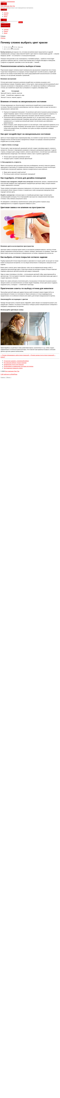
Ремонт (6, 15)
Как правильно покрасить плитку (13, 368)
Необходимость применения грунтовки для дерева (18, 366)
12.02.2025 (16, 49)
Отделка (6, 13)
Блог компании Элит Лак (8, 6)
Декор (5, 16)
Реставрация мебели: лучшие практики (15, 363)
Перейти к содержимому (8, 1)
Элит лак (20, 47)
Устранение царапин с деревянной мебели (16, 361)
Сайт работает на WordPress (9, 374)
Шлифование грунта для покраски (14, 364)
